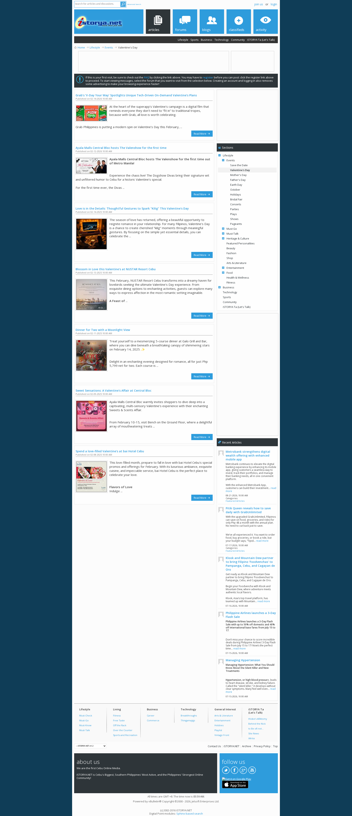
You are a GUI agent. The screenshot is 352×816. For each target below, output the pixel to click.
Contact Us (214, 746)
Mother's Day (238, 175)
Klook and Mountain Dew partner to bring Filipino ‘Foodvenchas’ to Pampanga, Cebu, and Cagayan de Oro (250, 563)
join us (258, 4)
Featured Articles (235, 500)
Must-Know (85, 725)
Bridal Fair (236, 199)
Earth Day (236, 185)
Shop (230, 258)
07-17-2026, (237, 545)
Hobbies (218, 725)
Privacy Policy (262, 746)
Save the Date (239, 165)
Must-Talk (233, 233)
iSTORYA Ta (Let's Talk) (261, 40)
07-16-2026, (237, 605)
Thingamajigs (188, 720)
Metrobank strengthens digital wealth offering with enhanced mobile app (248, 455)
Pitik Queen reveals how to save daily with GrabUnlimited (248, 510)
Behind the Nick (257, 723)
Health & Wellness (238, 277)
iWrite (251, 738)
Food (230, 273)
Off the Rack (119, 725)
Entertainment (235, 268)
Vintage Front (221, 735)
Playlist (218, 730)
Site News (253, 733)
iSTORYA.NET (231, 746)
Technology (221, 40)
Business (206, 40)
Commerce (153, 720)
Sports (194, 40)
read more (262, 541)
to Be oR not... (256, 728)
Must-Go (84, 720)
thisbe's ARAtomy (257, 718)
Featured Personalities (241, 243)
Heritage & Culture (238, 238)
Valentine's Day (240, 170)
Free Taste (119, 720)
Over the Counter (122, 730)
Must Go (232, 229)
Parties (234, 209)
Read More (200, 133)
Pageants (236, 224)
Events (231, 160)
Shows (234, 219)
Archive (246, 746)
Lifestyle (183, 40)
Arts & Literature (236, 263)
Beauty (231, 248)
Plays (233, 214)
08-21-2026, (237, 495)
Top (275, 746)
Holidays (235, 194)
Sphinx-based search (189, 813)
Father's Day (238, 180)
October (235, 189)
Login (274, 4)
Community (238, 40)
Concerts (235, 204)
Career (150, 715)
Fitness (231, 282)
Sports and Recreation (125, 735)
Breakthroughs (189, 715)
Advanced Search (134, 4)
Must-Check (85, 715)
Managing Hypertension (243, 660)
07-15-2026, (237, 653)
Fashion (231, 253)
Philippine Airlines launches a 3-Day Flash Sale (251, 615)
